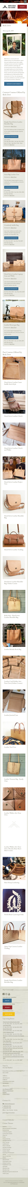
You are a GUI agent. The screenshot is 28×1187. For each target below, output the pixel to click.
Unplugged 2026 (7, 1025)
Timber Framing (6, 1163)
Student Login (19, 1)
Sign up (7, 1000)
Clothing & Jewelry (7, 1131)
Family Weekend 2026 (8, 1032)
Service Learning (7, 1156)
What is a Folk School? (8, 1090)
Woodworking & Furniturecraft (10, 1171)
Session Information (11, 136)
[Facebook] (4, 994)
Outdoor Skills (6, 1151)
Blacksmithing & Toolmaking (9, 1128)
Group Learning (6, 1138)
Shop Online (8, 1014)
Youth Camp (6, 1173)
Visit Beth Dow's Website (14, 83)
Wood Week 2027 (7, 1044)
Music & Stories (6, 1145)
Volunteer (5, 1166)
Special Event (6, 1159)
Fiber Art (5, 1135)
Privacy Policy (6, 1094)
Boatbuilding (6, 1130)
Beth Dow (13, 126)
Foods (4, 1137)
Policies (4, 1092)
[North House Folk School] (9, 7)
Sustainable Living (7, 1161)
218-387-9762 (7, 1107)
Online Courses (6, 1149)
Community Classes (7, 1133)
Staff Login (15, 1183)
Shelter (4, 1157)
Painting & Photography (8, 1152)
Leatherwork (6, 1144)
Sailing (4, 1154)
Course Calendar (8, 1120)
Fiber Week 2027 (7, 1041)
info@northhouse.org (9, 1103)
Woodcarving (6, 1168)
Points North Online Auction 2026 (11, 1022)
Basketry (5, 1126)
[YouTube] (9, 994)
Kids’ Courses (6, 1142)
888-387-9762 (7, 1106)
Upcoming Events (8, 1018)
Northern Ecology (7, 1147)
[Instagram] (6, 994)
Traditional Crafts (7, 1164)
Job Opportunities (9, 1113)
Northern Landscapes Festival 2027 (11, 1053)
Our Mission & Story (7, 1089)
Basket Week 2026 (7, 1029)
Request (7, 1007)
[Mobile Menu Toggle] (25, 1)
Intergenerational (7, 1140)
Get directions (6, 1083)
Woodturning (6, 1170)
